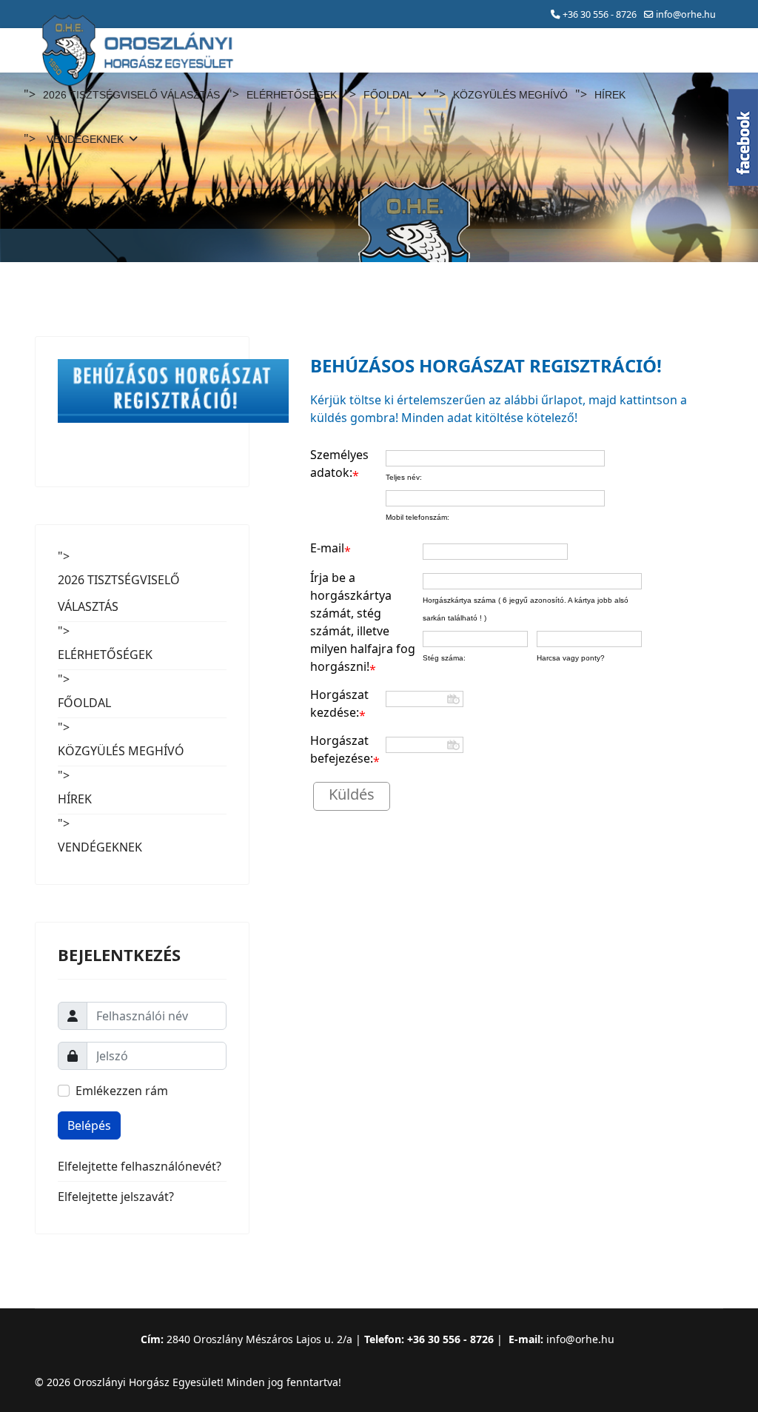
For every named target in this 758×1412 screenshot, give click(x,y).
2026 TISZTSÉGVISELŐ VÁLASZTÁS (131, 95)
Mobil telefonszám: (417, 517)
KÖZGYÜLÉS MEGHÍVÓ (510, 95)
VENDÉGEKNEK (85, 139)
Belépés (89, 1125)
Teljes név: (404, 477)
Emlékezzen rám (122, 1091)
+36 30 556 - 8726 (600, 14)
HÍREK (609, 95)
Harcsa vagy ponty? (571, 658)
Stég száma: (444, 658)
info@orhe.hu (686, 14)
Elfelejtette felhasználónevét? (139, 1166)
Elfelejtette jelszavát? (116, 1196)
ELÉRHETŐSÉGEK (291, 95)
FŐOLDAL (387, 95)
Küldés (352, 794)
